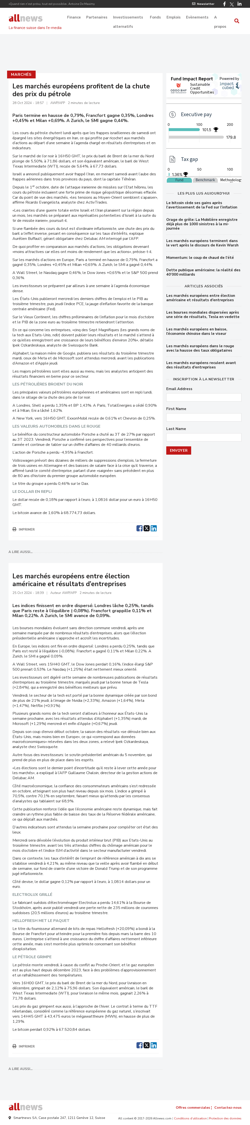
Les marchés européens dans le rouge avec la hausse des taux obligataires (200, 348)
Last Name (176, 429)
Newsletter (205, 4)
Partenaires (96, 17)
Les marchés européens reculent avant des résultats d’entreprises (201, 365)
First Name (176, 409)
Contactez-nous (227, 1107)
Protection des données (225, 1118)
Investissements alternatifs (128, 18)
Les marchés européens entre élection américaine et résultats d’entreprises (200, 297)
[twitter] (147, 527)
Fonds (155, 17)
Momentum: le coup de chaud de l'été (200, 257)
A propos (220, 18)
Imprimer (27, 529)
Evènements (197, 17)
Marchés (21, 74)
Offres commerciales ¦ (194, 1107)
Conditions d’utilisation (190, 1118)
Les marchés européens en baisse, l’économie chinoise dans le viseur (196, 331)
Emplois (174, 17)
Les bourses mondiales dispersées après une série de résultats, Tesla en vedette (203, 314)
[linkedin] (154, 527)
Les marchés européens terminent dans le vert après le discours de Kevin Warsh (202, 243)
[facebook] (139, 527)
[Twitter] (232, 4)
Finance (74, 17)
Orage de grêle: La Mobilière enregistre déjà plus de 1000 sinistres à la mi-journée (202, 224)
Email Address (179, 389)
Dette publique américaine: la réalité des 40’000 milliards (203, 272)
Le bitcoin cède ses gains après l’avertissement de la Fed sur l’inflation (201, 205)
